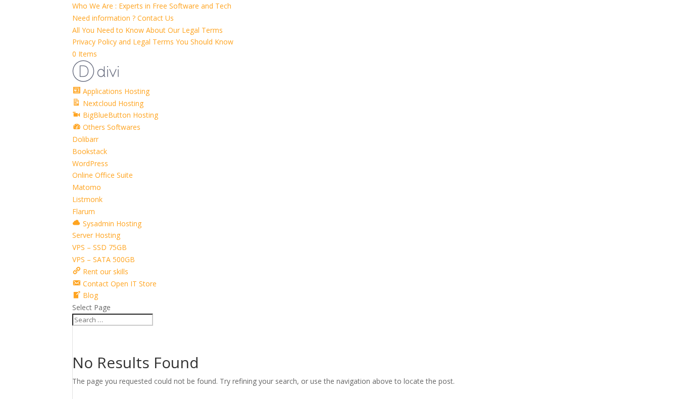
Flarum (83, 211)
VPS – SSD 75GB (99, 247)
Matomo (86, 187)
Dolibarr (85, 139)
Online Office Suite (102, 175)
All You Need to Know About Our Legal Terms (147, 30)
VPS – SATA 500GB (103, 259)
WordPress (90, 163)
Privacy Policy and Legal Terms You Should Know (152, 41)
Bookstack (89, 151)
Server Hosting (96, 235)
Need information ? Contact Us (123, 18)
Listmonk (87, 199)
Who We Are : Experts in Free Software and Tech (151, 6)
